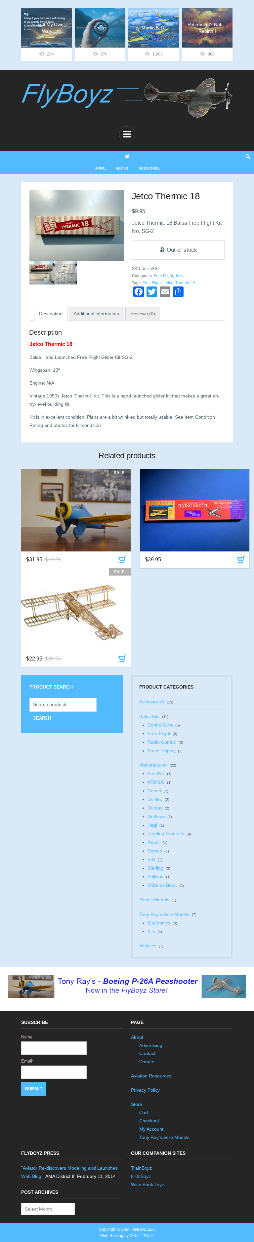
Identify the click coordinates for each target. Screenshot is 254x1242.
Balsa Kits (149, 716)
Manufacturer (153, 765)
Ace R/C (156, 773)
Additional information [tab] (96, 313)
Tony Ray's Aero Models (164, 914)
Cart (143, 1112)
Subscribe (149, 168)
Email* (27, 1061)
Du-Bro (155, 799)
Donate (146, 1061)
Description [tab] (51, 313)
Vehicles (147, 945)
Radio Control (162, 742)
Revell (154, 842)
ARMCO (156, 782)
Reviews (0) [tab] (142, 313)
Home (100, 168)
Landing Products (166, 833)
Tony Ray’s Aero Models (164, 1137)
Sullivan (156, 876)
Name (26, 1037)
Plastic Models (154, 899)
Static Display (162, 750)
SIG (151, 859)
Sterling (155, 868)
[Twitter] (127, 156)
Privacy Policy (145, 1090)
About (122, 168)
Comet (154, 790)
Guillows (156, 816)
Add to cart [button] (122, 559)
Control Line (160, 725)
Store (136, 1104)
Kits (151, 931)
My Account (151, 1129)
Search (42, 718)
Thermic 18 (185, 283)
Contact (147, 1053)
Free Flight (163, 276)
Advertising (150, 1045)
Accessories (151, 701)
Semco (155, 850)
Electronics (159, 922)
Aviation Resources (151, 1075)
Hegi (152, 825)
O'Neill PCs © (142, 1235)
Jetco (180, 276)
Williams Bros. (162, 885)
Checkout (149, 1120)
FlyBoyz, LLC (143, 1229)
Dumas (155, 807)
